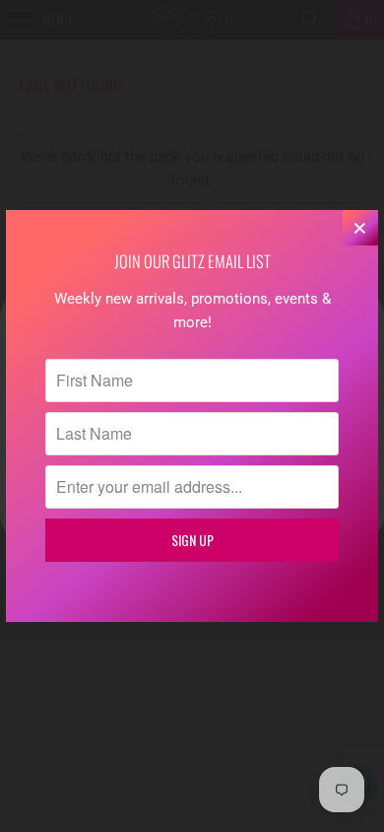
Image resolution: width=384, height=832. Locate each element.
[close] (360, 227)
